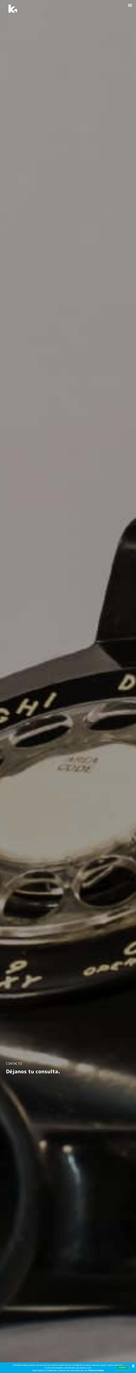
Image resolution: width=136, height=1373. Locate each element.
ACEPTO (122, 1368)
